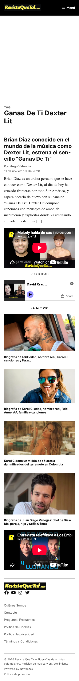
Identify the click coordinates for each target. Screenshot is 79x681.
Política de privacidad (19, 634)
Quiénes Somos (15, 605)
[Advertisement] (39, 62)
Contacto (10, 612)
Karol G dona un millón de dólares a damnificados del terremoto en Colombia (33, 462)
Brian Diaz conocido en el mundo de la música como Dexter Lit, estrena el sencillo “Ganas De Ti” (38, 149)
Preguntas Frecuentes (19, 619)
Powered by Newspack (18, 668)
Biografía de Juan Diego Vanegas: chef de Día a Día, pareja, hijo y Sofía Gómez (37, 521)
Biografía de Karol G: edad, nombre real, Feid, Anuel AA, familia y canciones (36, 410)
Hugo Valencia (20, 166)
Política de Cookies (17, 627)
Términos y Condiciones (21, 641)
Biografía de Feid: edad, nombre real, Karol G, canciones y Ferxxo (36, 358)
